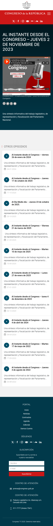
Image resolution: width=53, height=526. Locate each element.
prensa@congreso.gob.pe (23, 489)
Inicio (26, 410)
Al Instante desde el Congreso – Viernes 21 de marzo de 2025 (30, 226)
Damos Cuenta (26, 429)
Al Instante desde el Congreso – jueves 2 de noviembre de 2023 (33, 96)
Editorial (26, 425)
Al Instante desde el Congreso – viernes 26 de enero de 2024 (30, 156)
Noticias (26, 414)
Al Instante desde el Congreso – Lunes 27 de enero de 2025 (29, 274)
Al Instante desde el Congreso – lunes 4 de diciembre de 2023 (30, 297)
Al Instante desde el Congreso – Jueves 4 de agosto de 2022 (30, 368)
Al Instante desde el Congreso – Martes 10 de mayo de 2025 (30, 250)
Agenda (26, 421)
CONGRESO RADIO (8, 96)
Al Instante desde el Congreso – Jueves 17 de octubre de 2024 (30, 179)
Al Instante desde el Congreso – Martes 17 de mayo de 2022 (30, 345)
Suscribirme (26, 474)
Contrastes (26, 417)
